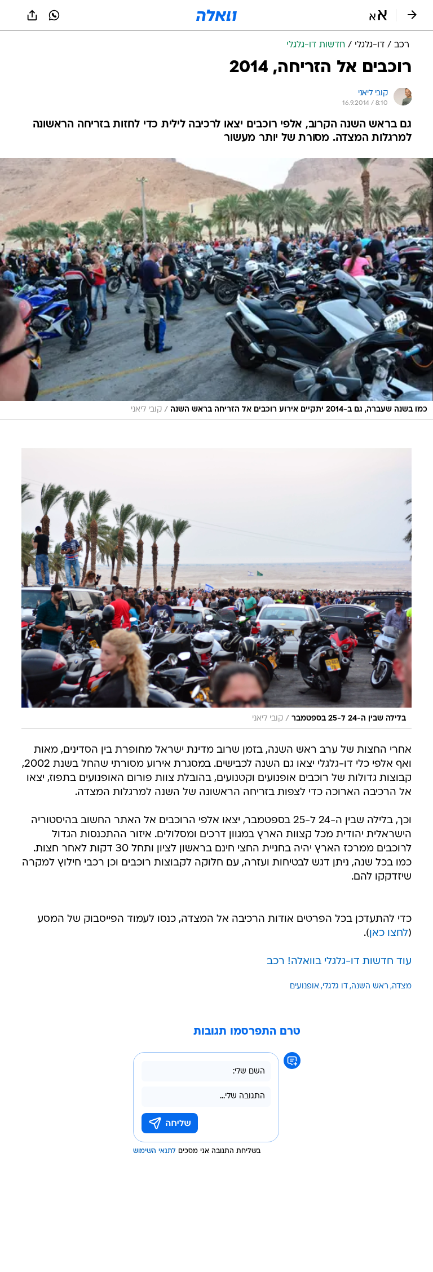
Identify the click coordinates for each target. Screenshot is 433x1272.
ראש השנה (369, 986)
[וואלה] (216, 15)
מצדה (402, 986)
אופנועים (304, 986)
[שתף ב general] (32, 15)
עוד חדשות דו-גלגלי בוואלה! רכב (339, 961)
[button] (378, 15)
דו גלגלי (335, 986)
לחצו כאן (388, 933)
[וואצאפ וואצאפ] (54, 15)
